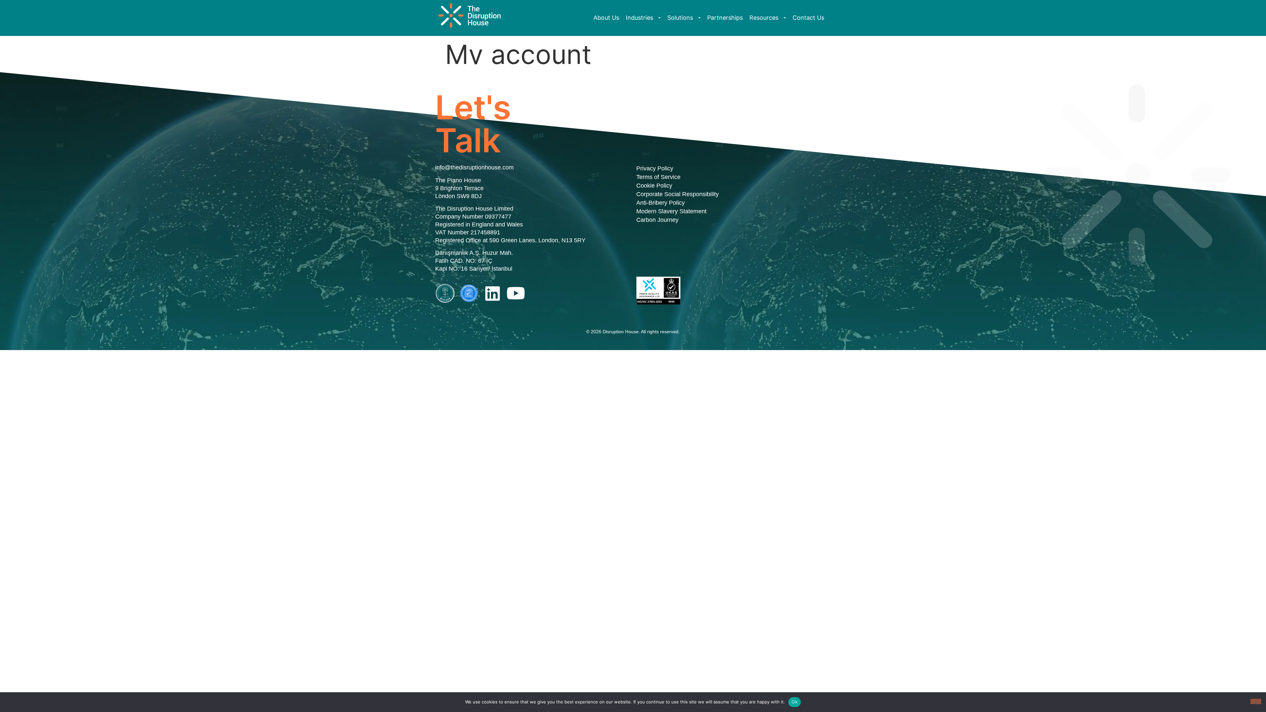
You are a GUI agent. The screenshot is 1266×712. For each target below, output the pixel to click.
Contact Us (808, 17)
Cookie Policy (654, 186)
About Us (606, 17)
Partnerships (725, 17)
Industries (639, 17)
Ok (795, 701)
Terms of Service (658, 177)
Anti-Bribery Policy (660, 203)
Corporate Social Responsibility (677, 194)
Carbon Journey (657, 220)
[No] (1256, 701)
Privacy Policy (654, 168)
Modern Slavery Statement (671, 211)
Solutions (680, 17)
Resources (763, 17)
